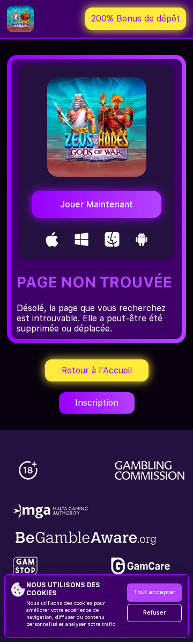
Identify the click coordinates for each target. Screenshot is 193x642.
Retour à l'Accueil (97, 370)
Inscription (96, 403)
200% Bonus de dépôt (135, 18)
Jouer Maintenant (96, 204)
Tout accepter (154, 592)
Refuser (154, 612)
